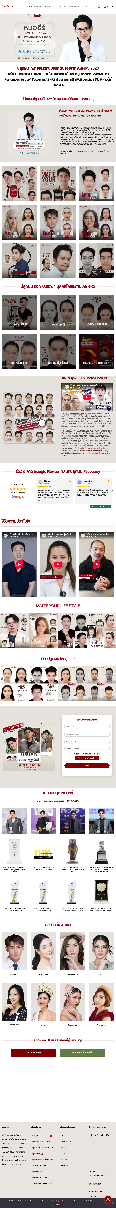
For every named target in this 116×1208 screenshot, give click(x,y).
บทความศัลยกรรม (74, 6)
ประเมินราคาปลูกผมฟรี (68, 137)
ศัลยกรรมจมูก (72, 1025)
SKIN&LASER (14, 1024)
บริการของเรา (38, 6)
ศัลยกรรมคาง (101, 1025)
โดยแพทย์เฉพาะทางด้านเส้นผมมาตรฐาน (95, 450)
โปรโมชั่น (63, 6)
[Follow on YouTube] (107, 1135)
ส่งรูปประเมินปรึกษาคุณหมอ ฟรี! (87, 754)
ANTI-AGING (43, 1025)
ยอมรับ (58, 1204)
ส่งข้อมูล (87, 766)
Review (54, 6)
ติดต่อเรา (84, 6)
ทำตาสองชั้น (43, 974)
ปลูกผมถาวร (14, 974)
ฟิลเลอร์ (101, 974)
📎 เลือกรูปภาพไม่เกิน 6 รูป (87, 758)
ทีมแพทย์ (48, 6)
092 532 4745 (99, 1196)
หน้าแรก (29, 6)
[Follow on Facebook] (91, 1135)
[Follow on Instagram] (96, 1135)
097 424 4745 (97, 1191)
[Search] (99, 7)
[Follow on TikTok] (102, 1135)
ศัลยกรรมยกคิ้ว (72, 974)
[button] (112, 491)
